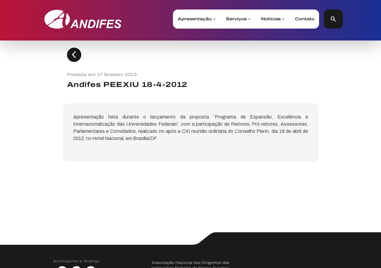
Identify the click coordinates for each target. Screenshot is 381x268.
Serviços (236, 19)
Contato (304, 19)
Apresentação (195, 19)
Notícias (271, 19)
